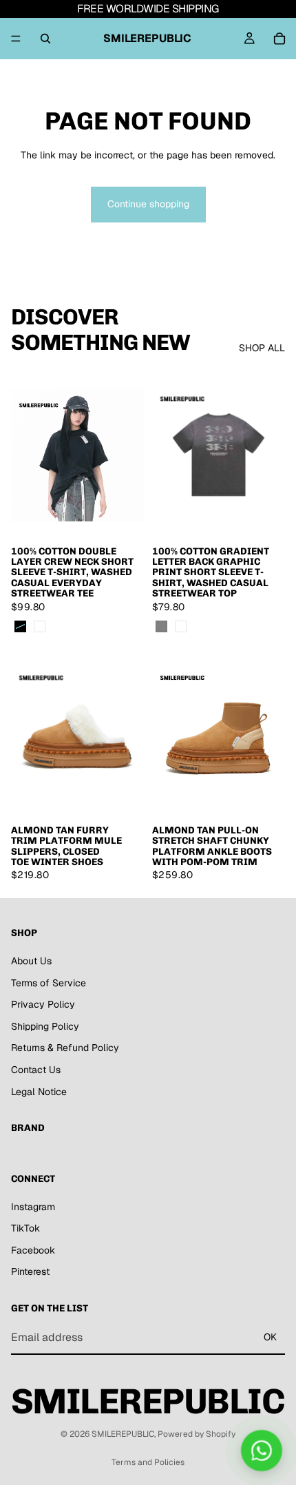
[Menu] (16, 38)
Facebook (33, 1250)
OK (270, 1337)
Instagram (33, 1207)
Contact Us (36, 1069)
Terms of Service (48, 983)
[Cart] (279, 38)
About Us (31, 961)
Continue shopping (148, 204)
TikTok (25, 1228)
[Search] (45, 38)
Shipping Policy (45, 1026)
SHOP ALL (262, 348)
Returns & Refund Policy (65, 1048)
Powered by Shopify (196, 1434)
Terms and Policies (148, 1462)
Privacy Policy (43, 1004)
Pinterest (30, 1272)
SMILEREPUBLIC (123, 1434)
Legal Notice (39, 1092)
